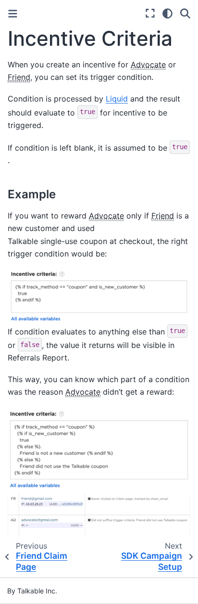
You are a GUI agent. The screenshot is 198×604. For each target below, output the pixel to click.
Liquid (117, 98)
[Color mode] (167, 13)
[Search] (185, 13)
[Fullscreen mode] (150, 13)
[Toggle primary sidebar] (13, 14)
